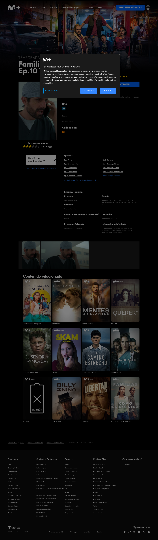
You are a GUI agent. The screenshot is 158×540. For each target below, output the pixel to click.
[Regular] (30, 146)
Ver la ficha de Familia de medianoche (41, 168)
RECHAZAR (88, 90)
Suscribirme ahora (130, 7)
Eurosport (68, 502)
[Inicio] (14, 7)
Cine (43, 7)
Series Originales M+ (14, 496)
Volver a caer (116, 372)
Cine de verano (13, 485)
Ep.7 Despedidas (70, 172)
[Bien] (33, 146)
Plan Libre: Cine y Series (101, 489)
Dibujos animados (42, 506)
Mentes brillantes (88, 323)
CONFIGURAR (51, 90)
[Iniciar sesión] (148, 7)
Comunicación (98, 513)
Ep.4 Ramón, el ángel (111, 164)
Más (100, 7)
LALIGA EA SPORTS (71, 471)
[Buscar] (114, 7)
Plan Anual (96, 499)
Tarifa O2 (96, 506)
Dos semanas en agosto (32, 323)
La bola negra (41, 468)
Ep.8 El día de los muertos (113, 172)
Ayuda (127, 464)
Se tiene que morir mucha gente (47, 478)
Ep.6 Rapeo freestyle (111, 168)
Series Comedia (13, 502)
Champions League (71, 468)
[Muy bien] (36, 146)
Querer (114, 323)
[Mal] (27, 146)
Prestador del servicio (56, 532)
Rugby (67, 492)
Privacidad (86, 532)
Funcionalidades (98, 468)
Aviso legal (73, 532)
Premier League (70, 475)
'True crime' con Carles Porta (46, 499)
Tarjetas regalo (98, 509)
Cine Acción (12, 478)
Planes (95, 492)
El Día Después (70, 478)
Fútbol (53, 7)
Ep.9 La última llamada (73, 176)
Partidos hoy (69, 509)
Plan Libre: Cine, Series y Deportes (104, 485)
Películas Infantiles (14, 489)
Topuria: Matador (70, 496)
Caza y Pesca (40, 512)
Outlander (56, 323)
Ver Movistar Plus (99, 464)
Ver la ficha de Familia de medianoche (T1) (80, 180)
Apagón (26, 421)
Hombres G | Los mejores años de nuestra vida (50, 490)
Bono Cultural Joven (100, 502)
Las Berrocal (40, 485)
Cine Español (12, 471)
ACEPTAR (108, 90)
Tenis (90, 7)
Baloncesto (68, 485)
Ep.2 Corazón (108, 160)
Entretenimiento (13, 509)
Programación (69, 513)
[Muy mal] (24, 146)
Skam (54, 372)
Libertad (85, 421)
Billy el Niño (56, 421)
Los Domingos (41, 471)
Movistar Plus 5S (41, 516)
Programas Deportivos (43, 509)
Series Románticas (14, 499)
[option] (31, 255)
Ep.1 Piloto (68, 160)
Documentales (13, 506)
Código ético (97, 478)
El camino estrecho (89, 372)
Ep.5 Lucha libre (70, 168)
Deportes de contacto (72, 499)
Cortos (10, 482)
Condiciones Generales (101, 475)
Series (33, 7)
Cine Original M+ (13, 468)
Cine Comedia (12, 475)
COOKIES (99, 532)
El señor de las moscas (32, 372)
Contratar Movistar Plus (101, 482)
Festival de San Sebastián (44, 502)
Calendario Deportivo (72, 506)
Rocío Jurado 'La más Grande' (46, 495)
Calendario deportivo (72, 7)
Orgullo (10, 513)
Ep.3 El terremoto (71, 164)
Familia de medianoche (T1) (37, 160)
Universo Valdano (71, 482)
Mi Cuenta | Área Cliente (101, 471)
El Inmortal (40, 482)
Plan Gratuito (97, 496)
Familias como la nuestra (121, 421)
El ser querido (41, 464)
